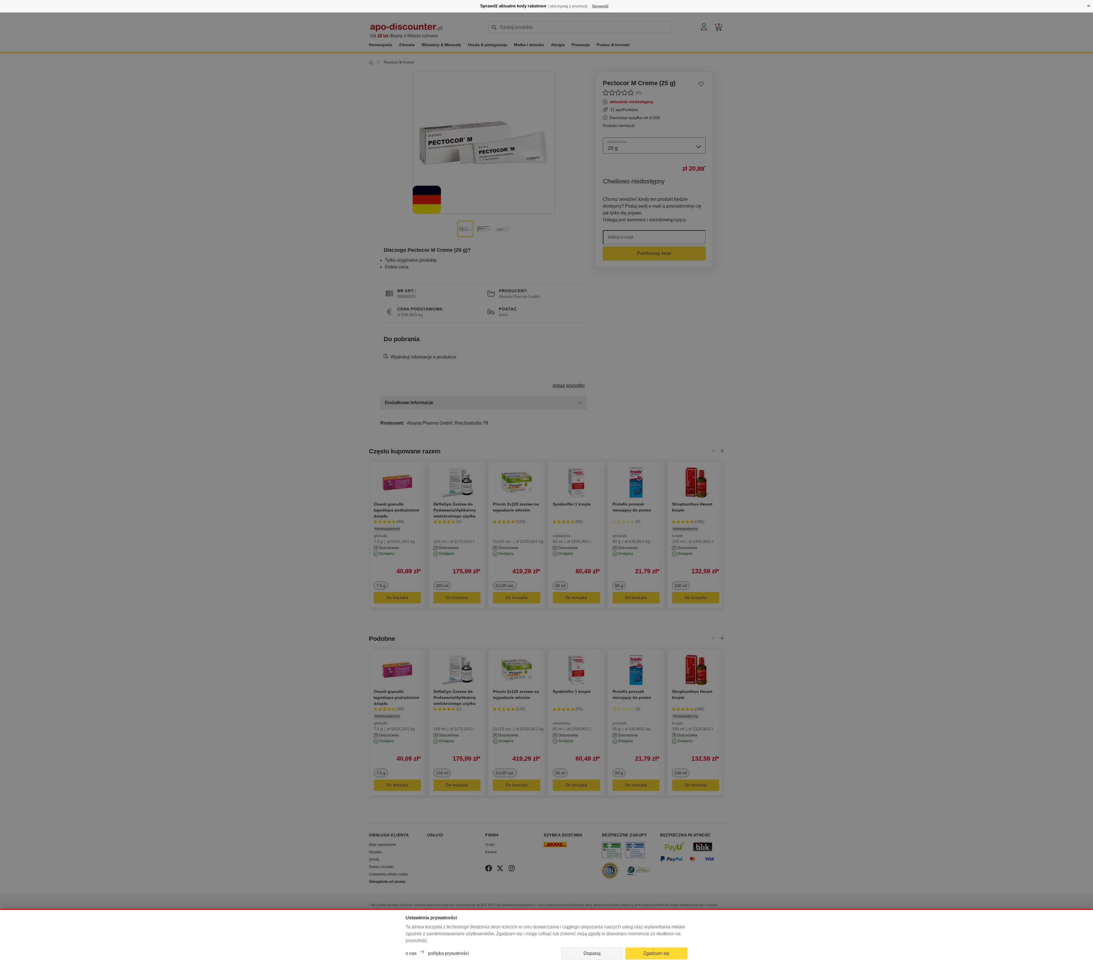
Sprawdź (600, 6)
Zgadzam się (656, 953)
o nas (411, 953)
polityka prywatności (448, 953)
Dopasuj (592, 953)
